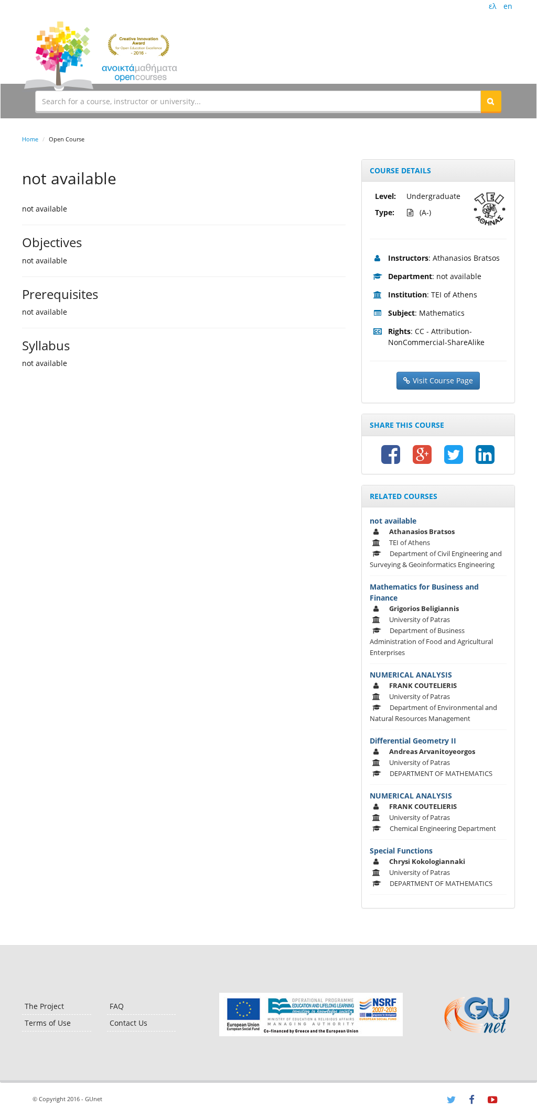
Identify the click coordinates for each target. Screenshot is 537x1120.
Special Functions (401, 851)
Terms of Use (48, 1023)
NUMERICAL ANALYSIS (411, 675)
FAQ (117, 1006)
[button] (490, 101)
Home (30, 139)
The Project (44, 1006)
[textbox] (258, 101)
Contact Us (128, 1023)
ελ (492, 6)
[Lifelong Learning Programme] (311, 1014)
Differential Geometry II (413, 741)
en (507, 6)
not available (393, 521)
